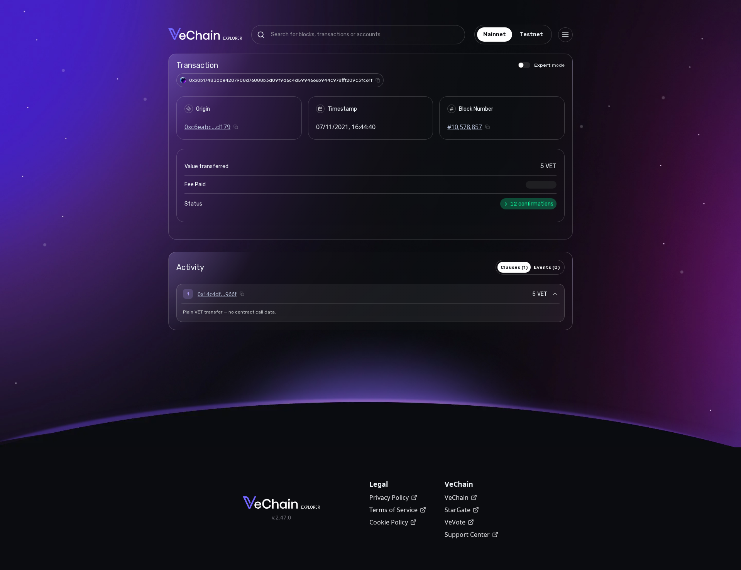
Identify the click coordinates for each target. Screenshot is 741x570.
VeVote (455, 522)
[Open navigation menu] (565, 34)
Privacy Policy (389, 497)
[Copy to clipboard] (378, 80)
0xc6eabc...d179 (207, 127)
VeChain (457, 497)
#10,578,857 (464, 127)
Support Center (467, 534)
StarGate (457, 510)
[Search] (261, 35)
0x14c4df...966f (217, 294)
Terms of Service (393, 510)
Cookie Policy (388, 522)
